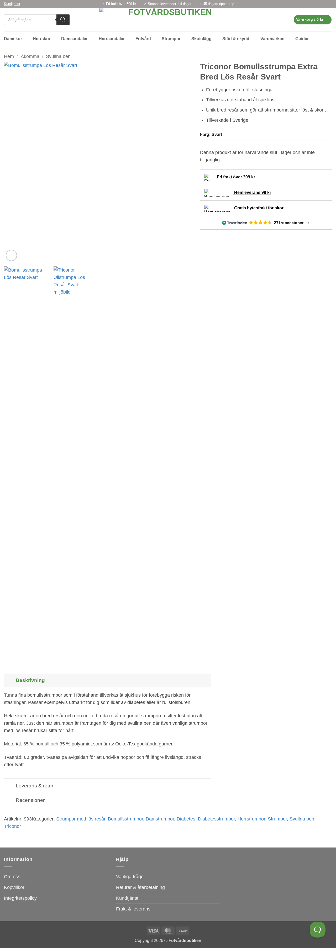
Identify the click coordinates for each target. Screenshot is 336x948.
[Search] (63, 19)
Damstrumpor (160, 819)
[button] (313, 19)
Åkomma (30, 56)
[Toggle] (9, 680)
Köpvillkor (14, 887)
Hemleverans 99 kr (252, 192)
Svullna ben (58, 56)
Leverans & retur (34, 785)
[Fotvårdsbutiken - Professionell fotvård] (168, 19)
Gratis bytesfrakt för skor (258, 208)
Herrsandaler (112, 38)
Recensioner (30, 800)
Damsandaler (74, 38)
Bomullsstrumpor (125, 819)
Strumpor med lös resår (80, 819)
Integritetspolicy (20, 898)
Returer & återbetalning (140, 887)
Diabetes (186, 819)
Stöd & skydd (235, 38)
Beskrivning (30, 680)
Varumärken (272, 38)
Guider (302, 38)
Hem (9, 56)
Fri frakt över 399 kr (235, 177)
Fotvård (143, 38)
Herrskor (41, 38)
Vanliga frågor (130, 876)
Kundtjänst (127, 898)
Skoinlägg (201, 38)
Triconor (12, 826)
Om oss (12, 876)
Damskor (13, 38)
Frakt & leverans (133, 909)
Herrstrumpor (251, 819)
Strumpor (171, 38)
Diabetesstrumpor (216, 819)
